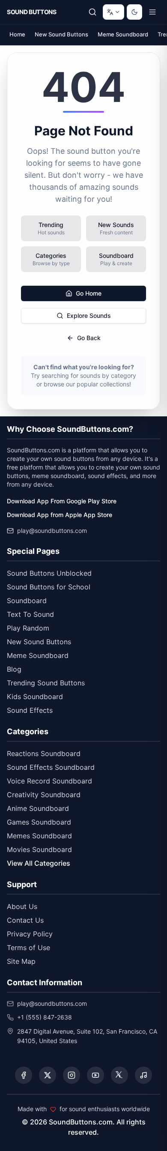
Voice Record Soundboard (49, 781)
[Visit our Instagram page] (71, 1075)
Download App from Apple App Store (59, 514)
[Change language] (113, 12)
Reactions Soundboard (44, 753)
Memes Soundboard (39, 835)
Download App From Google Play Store (61, 501)
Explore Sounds (89, 315)
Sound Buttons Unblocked (49, 573)
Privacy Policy (30, 934)
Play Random (28, 628)
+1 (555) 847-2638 (44, 1017)
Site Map (21, 961)
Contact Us (25, 920)
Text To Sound (30, 614)
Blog (14, 669)
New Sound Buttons (61, 34)
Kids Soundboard (35, 696)
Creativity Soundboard (44, 794)
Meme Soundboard (123, 34)
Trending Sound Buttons (46, 683)
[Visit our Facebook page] (23, 1075)
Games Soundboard (39, 822)
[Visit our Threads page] (119, 1075)
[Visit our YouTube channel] (95, 1075)
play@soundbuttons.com (52, 530)
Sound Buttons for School (48, 587)
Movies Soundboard (39, 849)
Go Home (88, 293)
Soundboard (27, 600)
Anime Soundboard (38, 808)
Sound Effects (30, 710)
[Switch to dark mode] (134, 12)
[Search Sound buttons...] (92, 12)
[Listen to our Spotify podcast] (143, 1075)
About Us (22, 906)
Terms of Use (28, 947)
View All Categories (38, 863)
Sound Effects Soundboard (51, 767)
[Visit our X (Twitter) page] (47, 1075)
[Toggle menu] (152, 12)
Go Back (89, 337)
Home (17, 34)
